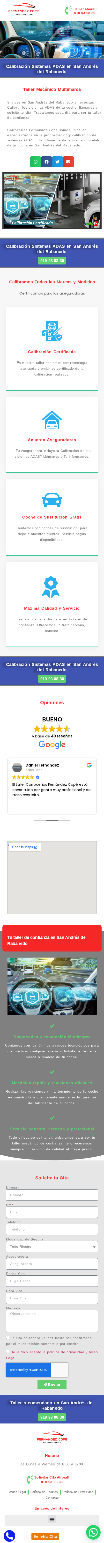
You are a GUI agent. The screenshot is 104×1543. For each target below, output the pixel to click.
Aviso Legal (17, 1492)
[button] (35, 161)
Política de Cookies (44, 1492)
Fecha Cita (15, 1273)
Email (10, 1205)
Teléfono (13, 1222)
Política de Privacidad (78, 1492)
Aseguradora (17, 1256)
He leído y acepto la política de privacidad (47, 1352)
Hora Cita (14, 1291)
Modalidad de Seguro (24, 1239)
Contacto (52, 1497)
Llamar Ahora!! (85, 9)
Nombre (13, 1187)
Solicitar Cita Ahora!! (51, 1477)
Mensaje (13, 1308)
